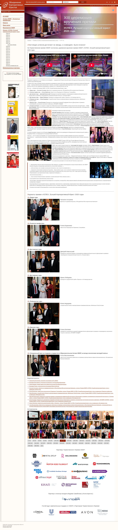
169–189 (75, 440)
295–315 (30, 443)
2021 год (8, 41)
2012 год (8, 57)
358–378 (49, 443)
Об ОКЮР (6, 16)
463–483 (81, 443)
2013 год (8, 56)
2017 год (8, 49)
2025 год (8, 35)
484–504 (87, 443)
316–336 (37, 443)
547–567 (106, 443)
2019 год (8, 46)
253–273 (101, 440)
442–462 (75, 443)
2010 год (8, 60)
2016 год (8, 51)
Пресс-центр (6, 25)
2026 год (8, 33)
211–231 (88, 440)
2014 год (8, 54)
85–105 (50, 440)
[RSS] (114, 2)
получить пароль (41, 2)
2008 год (8, 64)
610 (42, 445)
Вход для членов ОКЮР (31, 2)
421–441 (68, 443)
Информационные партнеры (11, 68)
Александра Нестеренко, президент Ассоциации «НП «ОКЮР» (43, 380)
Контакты (113, 5)
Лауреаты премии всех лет (12, 65)
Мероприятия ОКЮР (9, 27)
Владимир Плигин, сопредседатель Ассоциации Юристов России (44, 386)
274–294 (107, 440)
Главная (29, 40)
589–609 (37, 445)
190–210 (82, 440)
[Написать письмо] (112, 2)
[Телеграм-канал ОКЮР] (113, 10)
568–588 (30, 445)
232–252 (94, 440)
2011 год (8, 59)
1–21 (29, 440)
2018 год (8, 47)
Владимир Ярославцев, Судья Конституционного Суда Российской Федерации (47, 382)
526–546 (100, 443)
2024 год (8, 36)
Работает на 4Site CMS (7, 525)
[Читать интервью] (4, 91)
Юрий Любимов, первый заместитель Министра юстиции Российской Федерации (47, 384)
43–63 (39, 440)
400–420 (62, 443)
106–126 (56, 440)
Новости (5, 22)
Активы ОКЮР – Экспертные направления (11, 19)
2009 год (8, 62)
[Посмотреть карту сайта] (109, 2)
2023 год (8, 38)
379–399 (56, 443)
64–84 (44, 440)
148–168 (69, 440)
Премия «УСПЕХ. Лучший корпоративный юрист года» (11, 31)
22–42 (34, 440)
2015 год (8, 52)
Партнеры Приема (12, 44)
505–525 (94, 443)
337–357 (43, 443)
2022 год (8, 40)
